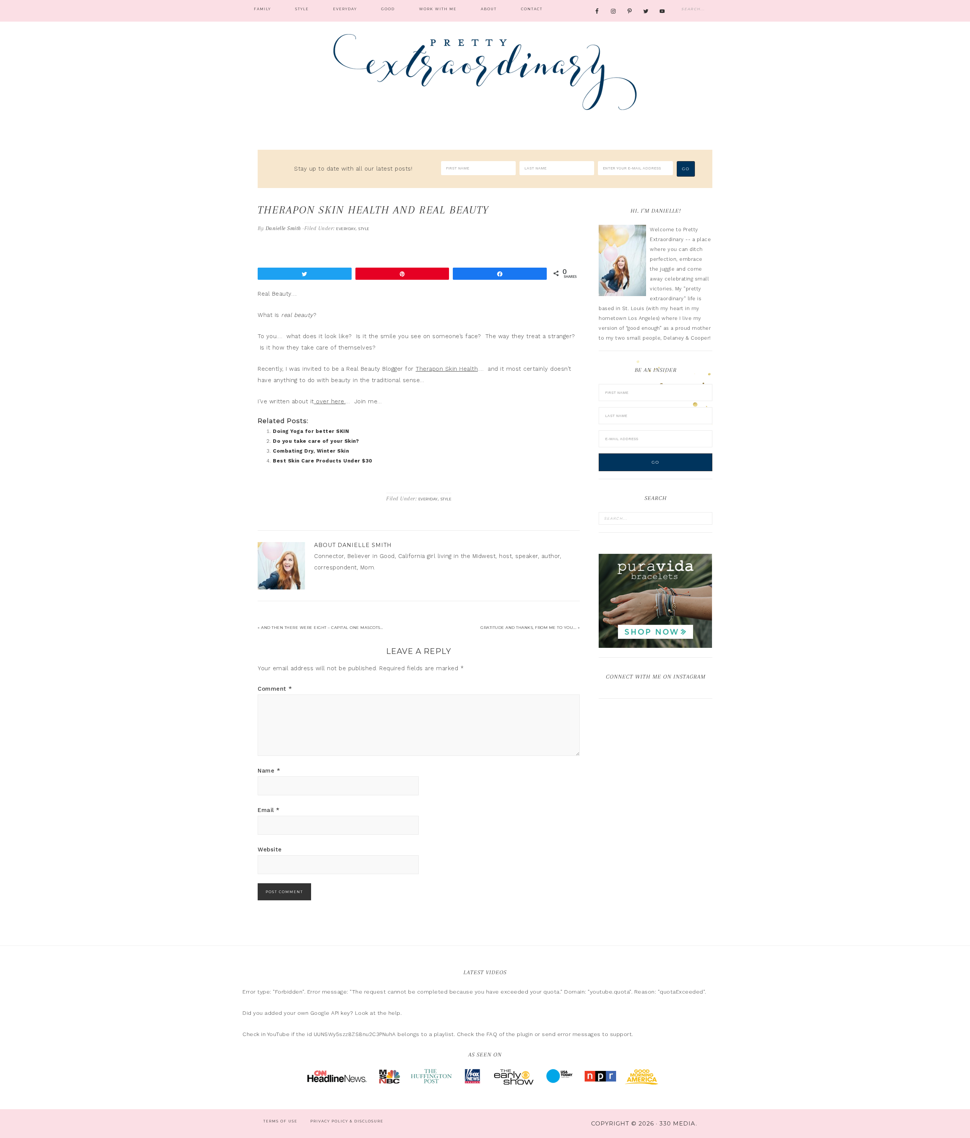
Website (270, 849)
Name (269, 770)
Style (363, 229)
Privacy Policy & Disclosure (346, 1121)
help (394, 1013)
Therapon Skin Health (447, 368)
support (621, 1034)
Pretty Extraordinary (485, 72)
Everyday (345, 229)
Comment (275, 688)
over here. (330, 401)
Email (269, 810)
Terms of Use (280, 1121)
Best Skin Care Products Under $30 (322, 461)
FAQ (492, 1034)
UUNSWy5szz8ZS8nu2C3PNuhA (355, 1034)
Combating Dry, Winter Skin (311, 451)
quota (551, 992)
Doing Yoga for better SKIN (311, 431)
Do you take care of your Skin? (316, 441)
